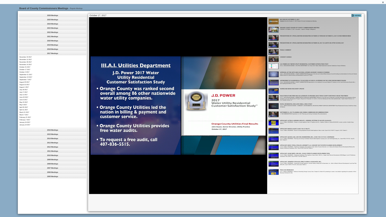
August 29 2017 (25, 82)
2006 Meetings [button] (52, 172)
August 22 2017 (25, 84)
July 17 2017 (24, 92)
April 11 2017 (24, 110)
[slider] (176, 192)
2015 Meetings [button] (52, 134)
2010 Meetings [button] (52, 155)
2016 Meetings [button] (52, 130)
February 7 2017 (25, 120)
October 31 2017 (25, 67)
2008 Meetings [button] (52, 164)
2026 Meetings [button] (52, 15)
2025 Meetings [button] (52, 19)
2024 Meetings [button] (52, 24)
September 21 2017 (26, 74)
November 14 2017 (26, 64)
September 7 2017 (25, 79)
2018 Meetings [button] (52, 49)
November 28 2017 (26, 62)
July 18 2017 (24, 89)
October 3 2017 (24, 72)
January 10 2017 (25, 125)
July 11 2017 (24, 94)
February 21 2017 (25, 117)
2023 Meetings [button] (52, 28)
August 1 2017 (24, 87)
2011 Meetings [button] (52, 151)
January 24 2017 (25, 122)
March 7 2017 (24, 115)
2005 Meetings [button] (52, 176)
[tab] (52, 15)
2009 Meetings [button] (52, 159)
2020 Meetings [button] (52, 41)
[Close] (383, 2)
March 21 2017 (24, 112)
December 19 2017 (26, 57)
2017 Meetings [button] (52, 53)
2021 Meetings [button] (52, 36)
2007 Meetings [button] (52, 168)
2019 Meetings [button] (52, 45)
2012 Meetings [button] (52, 147)
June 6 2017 (23, 99)
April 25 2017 (24, 107)
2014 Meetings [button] (52, 138)
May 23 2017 (24, 102)
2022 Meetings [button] (52, 32)
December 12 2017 (26, 59)
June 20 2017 (24, 97)
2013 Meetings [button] (52, 143)
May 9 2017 (23, 104)
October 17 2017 (25, 69)
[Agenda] (356, 15)
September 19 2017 (26, 77)
